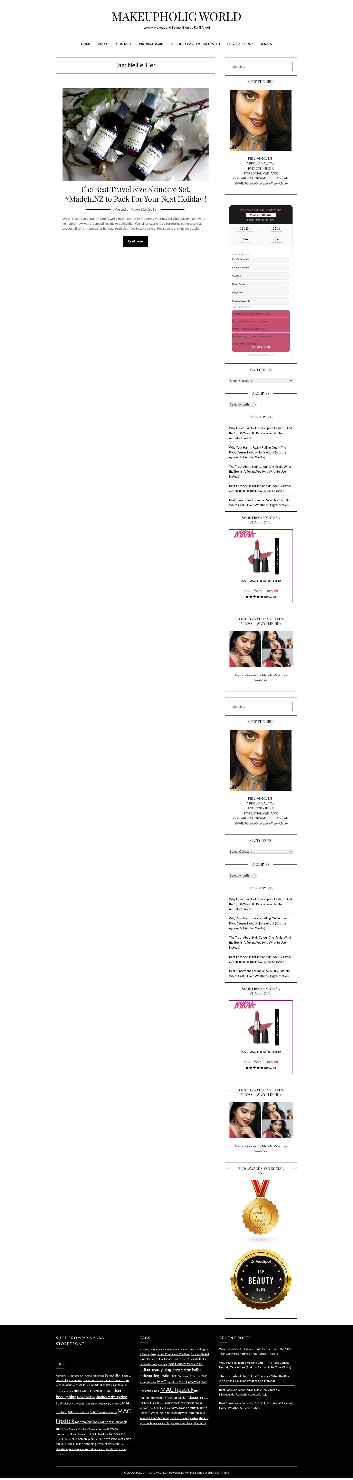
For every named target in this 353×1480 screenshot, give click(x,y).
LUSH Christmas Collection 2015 (85, 1403)
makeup (62, 1428)
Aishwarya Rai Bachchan (68, 1375)
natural (104, 1434)
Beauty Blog (113, 1375)
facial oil (122, 1384)
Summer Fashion (88, 1449)
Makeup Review (98, 1428)
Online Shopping (85, 1444)
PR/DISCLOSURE (151, 44)
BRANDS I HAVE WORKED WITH (195, 44)
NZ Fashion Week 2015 (87, 1439)
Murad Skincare (78, 1434)
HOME (86, 44)
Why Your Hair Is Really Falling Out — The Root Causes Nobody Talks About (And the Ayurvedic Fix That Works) (257, 452)
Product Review (107, 1444)
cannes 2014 (75, 1380)
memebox (113, 1428)
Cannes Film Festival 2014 (86, 1384)
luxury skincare (112, 1403)
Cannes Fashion (64, 1384)
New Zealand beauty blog (187, 1407)
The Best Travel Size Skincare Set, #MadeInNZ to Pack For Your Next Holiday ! (136, 193)
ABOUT (103, 44)
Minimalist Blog (194, 1472)
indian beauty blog (155, 1369)
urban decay (199, 1423)
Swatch (101, 1449)
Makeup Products (78, 1428)
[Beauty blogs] (261, 1208)
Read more (135, 241)
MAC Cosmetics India (103, 1412)
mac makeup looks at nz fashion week (101, 1422)
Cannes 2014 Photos (93, 1380)
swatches (112, 1449)
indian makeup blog (112, 1397)
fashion (60, 1391)
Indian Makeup (87, 1397)
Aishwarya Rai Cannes (93, 1375)
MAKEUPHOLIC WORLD (176, 16)
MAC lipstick (177, 1389)
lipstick (61, 1403)
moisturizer (62, 1434)
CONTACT (124, 44)
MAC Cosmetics (78, 1412)
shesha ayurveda (67, 1449)
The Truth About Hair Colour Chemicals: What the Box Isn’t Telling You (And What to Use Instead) (260, 471)
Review (121, 1444)
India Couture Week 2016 (92, 1390)
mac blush (61, 1412)
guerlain (69, 1390)
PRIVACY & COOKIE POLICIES (249, 44)
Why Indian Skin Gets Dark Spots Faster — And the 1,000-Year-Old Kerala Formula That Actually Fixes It (260, 433)
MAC (126, 1403)
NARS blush (94, 1434)
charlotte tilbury (108, 1384)
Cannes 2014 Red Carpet (116, 1380)
